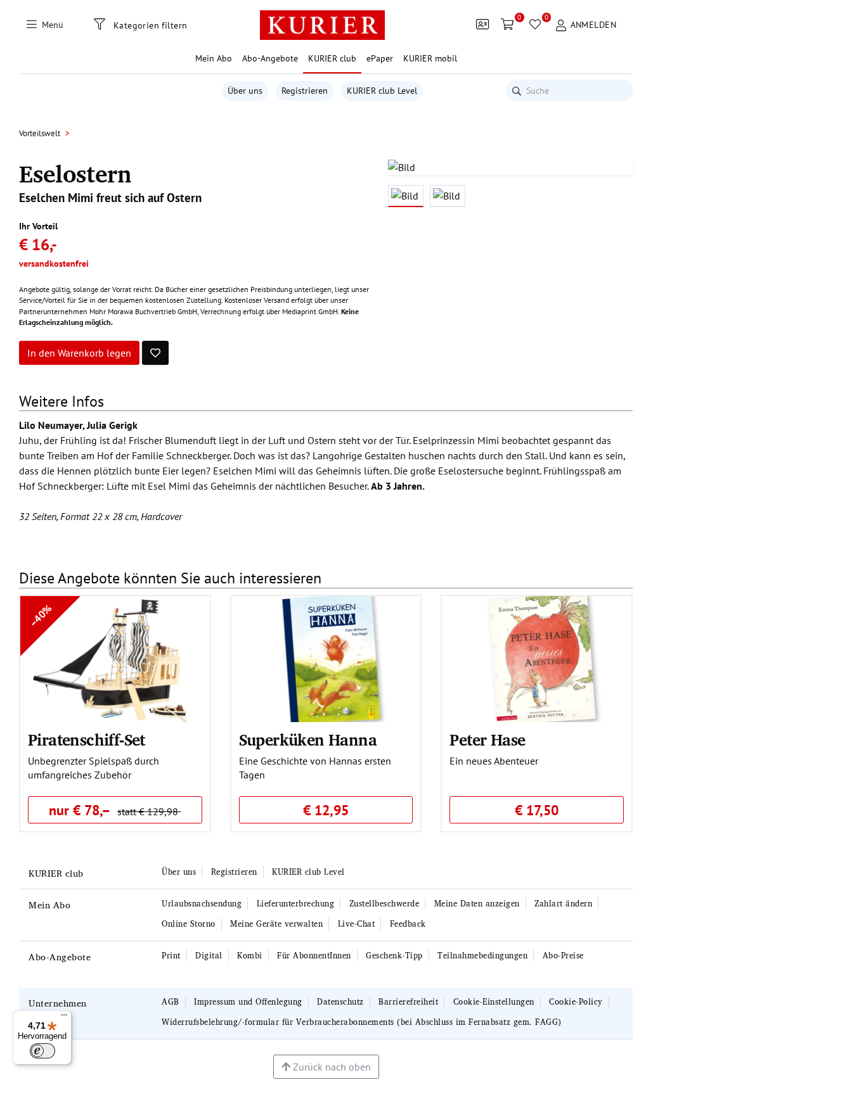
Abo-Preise (563, 956)
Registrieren (304, 90)
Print (171, 956)
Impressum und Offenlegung (248, 1002)
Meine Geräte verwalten (276, 924)
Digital (209, 956)
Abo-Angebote (60, 957)
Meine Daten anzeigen (477, 904)
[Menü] (64, 1018)
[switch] (42, 1050)
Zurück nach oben (330, 1066)
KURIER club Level (382, 90)
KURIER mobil (430, 58)
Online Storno (189, 924)
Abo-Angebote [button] (270, 58)
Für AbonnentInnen (314, 956)
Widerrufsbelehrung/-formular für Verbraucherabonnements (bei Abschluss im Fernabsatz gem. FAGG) (362, 1022)
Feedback (408, 924)
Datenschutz (340, 1002)
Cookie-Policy (576, 1002)
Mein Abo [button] (213, 58)
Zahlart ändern (563, 904)
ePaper (379, 58)
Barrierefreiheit (408, 1002)
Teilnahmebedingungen (482, 956)
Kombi (249, 956)
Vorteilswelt (39, 133)
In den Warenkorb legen (79, 352)
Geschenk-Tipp (394, 956)
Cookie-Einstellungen (493, 1002)
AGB (170, 1002)
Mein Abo (49, 905)
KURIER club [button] (332, 58)
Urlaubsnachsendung (202, 904)
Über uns (245, 90)
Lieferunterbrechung (296, 904)
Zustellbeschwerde (384, 904)
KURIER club (56, 873)
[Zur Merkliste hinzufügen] (155, 353)
